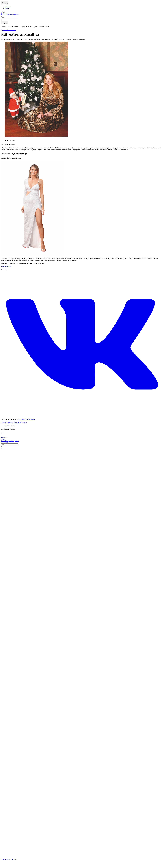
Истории (24, 422)
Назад (5, 3)
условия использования (27, 419)
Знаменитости (11, 30)
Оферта (3, 422)
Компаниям (17, 422)
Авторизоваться (6, 266)
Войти (3, 14)
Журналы (8, 7)
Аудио (7, 8)
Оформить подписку (12, 14)
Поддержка (9, 422)
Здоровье (4, 30)
